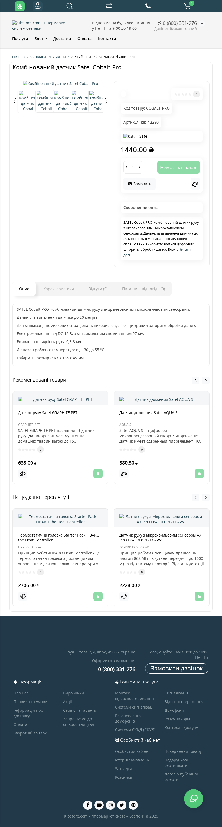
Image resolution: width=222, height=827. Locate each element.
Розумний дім (177, 718)
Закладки (123, 768)
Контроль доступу (181, 727)
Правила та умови (30, 701)
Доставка (62, 38)
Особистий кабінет (132, 751)
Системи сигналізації (135, 707)
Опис (24, 288)
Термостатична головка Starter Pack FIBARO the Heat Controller (59, 538)
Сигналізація (177, 693)
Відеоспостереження (184, 701)
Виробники (73, 693)
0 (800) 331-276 (179, 23)
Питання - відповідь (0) (143, 288)
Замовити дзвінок (177, 668)
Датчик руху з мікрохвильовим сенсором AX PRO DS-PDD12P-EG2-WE (160, 538)
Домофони (174, 710)
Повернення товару (183, 751)
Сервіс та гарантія (80, 710)
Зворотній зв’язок (30, 733)
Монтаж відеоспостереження (134, 695)
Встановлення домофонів (128, 718)
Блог (39, 38)
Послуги (20, 38)
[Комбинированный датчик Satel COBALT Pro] (60, 83)
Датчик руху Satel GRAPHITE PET (47, 412)
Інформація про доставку (28, 713)
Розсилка (123, 777)
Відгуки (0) (98, 288)
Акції (67, 701)
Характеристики (59, 288)
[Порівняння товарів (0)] (109, 6)
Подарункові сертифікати (176, 762)
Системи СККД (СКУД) (135, 729)
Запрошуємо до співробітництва (78, 721)
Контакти (107, 38)
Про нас (21, 693)
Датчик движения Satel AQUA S (148, 412)
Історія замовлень (132, 759)
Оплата (84, 38)
